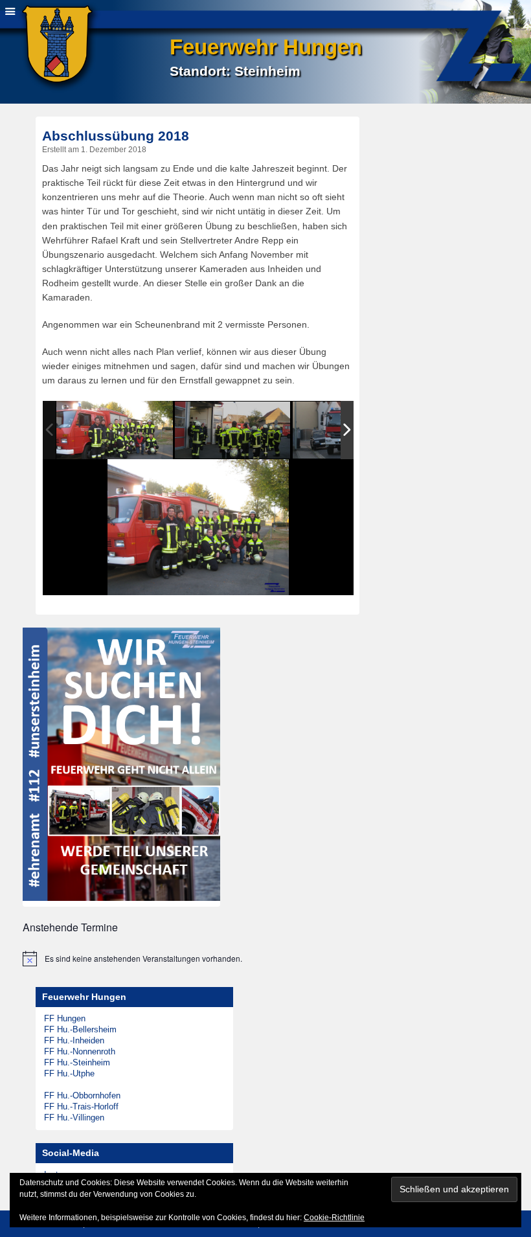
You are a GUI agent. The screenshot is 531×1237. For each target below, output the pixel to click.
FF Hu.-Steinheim (77, 1062)
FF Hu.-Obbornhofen (82, 1095)
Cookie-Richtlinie (334, 1217)
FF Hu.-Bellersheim (80, 1029)
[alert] (259, 958)
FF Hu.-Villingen (74, 1117)
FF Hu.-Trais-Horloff (81, 1106)
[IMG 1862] (233, 431)
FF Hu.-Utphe (69, 1073)
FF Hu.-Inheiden (74, 1040)
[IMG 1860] (114, 430)
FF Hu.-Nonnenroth (79, 1051)
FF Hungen (64, 1018)
